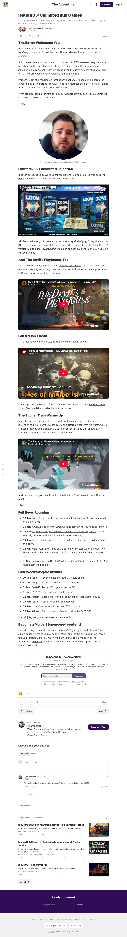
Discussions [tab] (37, 818)
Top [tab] (21, 818)
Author (27, 780)
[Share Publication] (96, 4)
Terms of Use (75, 681)
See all (23, 882)
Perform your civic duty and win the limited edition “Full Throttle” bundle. (49, 828)
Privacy (70, 919)
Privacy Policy (82, 684)
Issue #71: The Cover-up (32, 864)
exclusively (74, 248)
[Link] (15, 43)
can (65, 248)
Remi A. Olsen (33, 28)
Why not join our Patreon (82, 630)
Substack (51, 932)
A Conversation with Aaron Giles (50, 526)
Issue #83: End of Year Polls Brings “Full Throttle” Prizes (51, 824)
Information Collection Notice (63, 684)
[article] (63, 830)
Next (101, 711)
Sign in (119, 4)
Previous (28, 711)
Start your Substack (56, 925)
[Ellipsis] (107, 777)
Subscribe (106, 4)
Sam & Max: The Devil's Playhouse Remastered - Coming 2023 (67, 561)
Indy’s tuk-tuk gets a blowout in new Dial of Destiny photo (64, 531)
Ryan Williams (47, 28)
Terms (76, 919)
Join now (37, 641)
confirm (85, 248)
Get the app (76, 925)
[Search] (91, 4)
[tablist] (29, 753)
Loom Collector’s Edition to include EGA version (58, 518)
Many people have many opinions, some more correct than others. (46, 868)
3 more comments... (26, 805)
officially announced (70, 265)
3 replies (30, 794)
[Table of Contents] (2, 468)
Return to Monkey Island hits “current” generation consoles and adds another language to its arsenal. (51, 850)
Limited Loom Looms (43, 540)
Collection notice (88, 919)
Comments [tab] (24, 753)
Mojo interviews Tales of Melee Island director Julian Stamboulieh (68, 548)
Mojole (27, 617)
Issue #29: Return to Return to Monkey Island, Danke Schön (49, 844)
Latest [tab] (27, 818)
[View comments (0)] (42, 874)
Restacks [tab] (34, 753)
